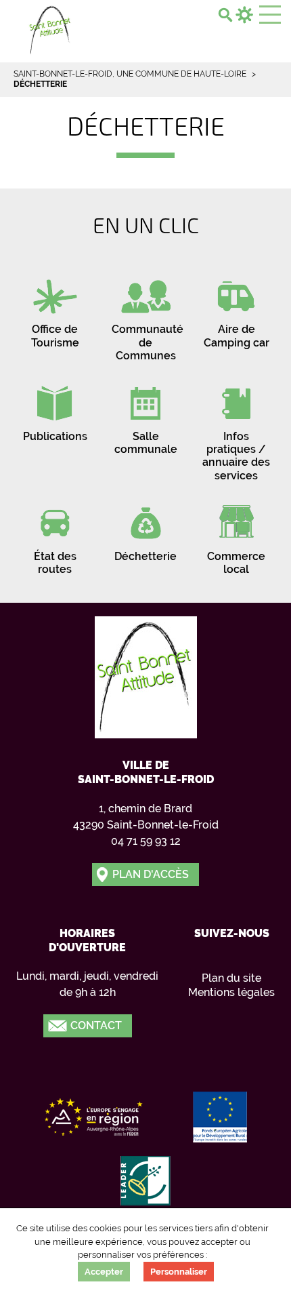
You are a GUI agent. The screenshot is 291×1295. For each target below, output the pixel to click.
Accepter (104, 1272)
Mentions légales (231, 992)
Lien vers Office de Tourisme (55, 308)
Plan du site (231, 978)
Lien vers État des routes (55, 536)
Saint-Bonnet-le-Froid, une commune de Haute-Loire (130, 74)
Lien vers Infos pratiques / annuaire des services (236, 429)
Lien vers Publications (55, 409)
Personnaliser (178, 1272)
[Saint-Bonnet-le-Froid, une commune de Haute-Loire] (50, 28)
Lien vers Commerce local (236, 536)
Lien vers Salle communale (145, 416)
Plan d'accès (150, 874)
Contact (96, 1025)
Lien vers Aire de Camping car (236, 308)
